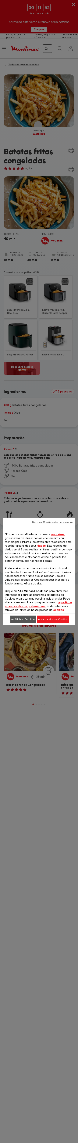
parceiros (58, 534)
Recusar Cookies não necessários (52, 521)
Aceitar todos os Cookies (53, 619)
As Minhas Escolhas (23, 619)
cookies (58, 609)
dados (41, 545)
